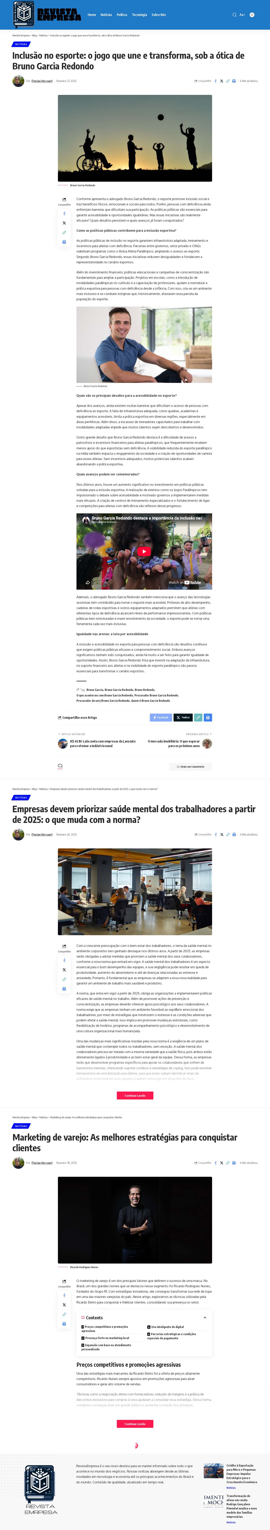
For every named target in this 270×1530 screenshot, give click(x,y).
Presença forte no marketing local (107, 1338)
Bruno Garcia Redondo (119, 689)
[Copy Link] (227, 81)
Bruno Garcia (95, 689)
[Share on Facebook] (215, 81)
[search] (235, 15)
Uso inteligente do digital (167, 1327)
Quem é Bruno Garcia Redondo (150, 700)
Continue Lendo (135, 1095)
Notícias (21, 44)
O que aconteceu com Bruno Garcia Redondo (104, 695)
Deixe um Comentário (192, 766)
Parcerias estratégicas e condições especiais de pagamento (171, 1336)
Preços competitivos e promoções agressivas (104, 1329)
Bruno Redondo (144, 689)
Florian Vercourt (42, 81)
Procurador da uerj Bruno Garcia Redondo (103, 700)
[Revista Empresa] (46, 15)
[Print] (234, 81)
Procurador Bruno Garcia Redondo (156, 695)
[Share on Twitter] (221, 81)
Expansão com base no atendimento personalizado (106, 1347)
